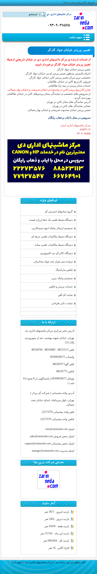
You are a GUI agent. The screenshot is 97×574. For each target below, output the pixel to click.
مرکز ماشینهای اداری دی (58, 14)
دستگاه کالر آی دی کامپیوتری (56, 253)
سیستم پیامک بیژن (62, 278)
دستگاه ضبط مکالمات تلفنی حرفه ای (52, 236)
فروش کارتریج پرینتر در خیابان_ (77, 2)
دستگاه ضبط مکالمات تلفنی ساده (54, 244)
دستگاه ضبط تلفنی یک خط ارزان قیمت (51, 219)
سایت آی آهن (65, 294)
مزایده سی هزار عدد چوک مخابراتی (53, 261)
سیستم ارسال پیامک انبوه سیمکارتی (52, 228)
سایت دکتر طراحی (62, 303)
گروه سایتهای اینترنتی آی (59, 211)
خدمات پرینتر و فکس (61, 286)
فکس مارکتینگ (64, 269)
